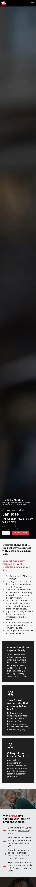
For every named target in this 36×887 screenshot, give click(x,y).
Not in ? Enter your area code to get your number (13, 528)
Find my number (20, 533)
